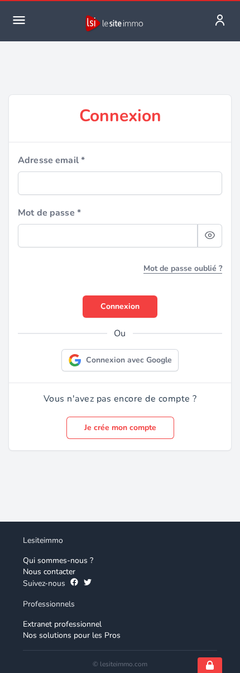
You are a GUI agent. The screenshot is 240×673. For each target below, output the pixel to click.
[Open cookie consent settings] (210, 665)
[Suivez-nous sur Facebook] (74, 583)
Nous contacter (49, 571)
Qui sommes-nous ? (58, 560)
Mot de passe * (49, 213)
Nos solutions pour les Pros (72, 635)
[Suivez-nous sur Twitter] (87, 583)
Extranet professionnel (62, 624)
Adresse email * (51, 160)
